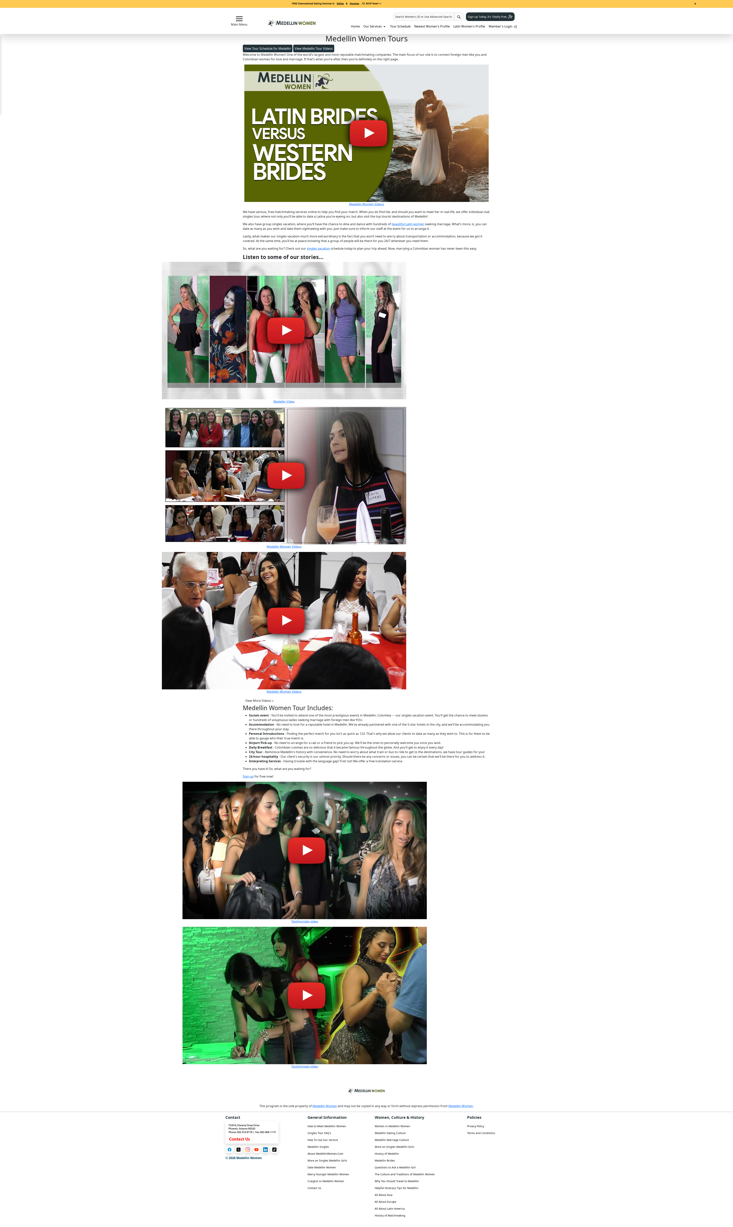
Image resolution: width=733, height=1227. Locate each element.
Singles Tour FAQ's (319, 1133)
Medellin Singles (318, 1147)
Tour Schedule (400, 26)
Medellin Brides (385, 1160)
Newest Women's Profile (432, 26)
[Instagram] (247, 1149)
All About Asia (383, 1195)
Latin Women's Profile (469, 26)
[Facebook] (229, 1149)
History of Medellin (387, 1153)
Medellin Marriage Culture (392, 1140)
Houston (354, 3)
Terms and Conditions (481, 1133)
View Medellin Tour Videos (314, 48)
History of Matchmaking (390, 1215)
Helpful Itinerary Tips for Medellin (396, 1188)
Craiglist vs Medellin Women (326, 1181)
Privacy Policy (475, 1126)
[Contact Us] (252, 1132)
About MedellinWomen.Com (325, 1153)
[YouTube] (256, 1149)
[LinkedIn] (265, 1149)
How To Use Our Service (323, 1140)
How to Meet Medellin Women (327, 1126)
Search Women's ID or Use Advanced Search (423, 17)
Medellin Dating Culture (390, 1133)
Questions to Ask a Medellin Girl (395, 1167)
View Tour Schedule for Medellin (267, 48)
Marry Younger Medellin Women (328, 1174)
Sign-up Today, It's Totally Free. (488, 17)
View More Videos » (259, 701)
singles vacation (318, 248)
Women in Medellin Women (392, 1126)
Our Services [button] (373, 26)
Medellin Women (324, 1106)
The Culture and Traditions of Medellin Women (405, 1174)
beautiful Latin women (408, 224)
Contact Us (314, 1188)
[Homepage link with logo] (366, 1091)
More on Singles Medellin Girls (327, 1160)
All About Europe (385, 1202)
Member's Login (501, 26)
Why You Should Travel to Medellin (397, 1181)
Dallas (340, 3)
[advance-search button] (459, 17)
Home (355, 26)
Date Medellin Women (322, 1167)
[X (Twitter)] (238, 1149)
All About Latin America (390, 1208)
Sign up (248, 776)
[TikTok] (274, 1149)
